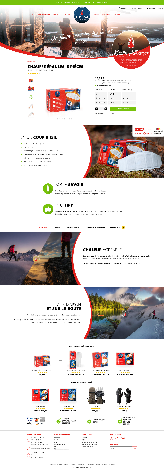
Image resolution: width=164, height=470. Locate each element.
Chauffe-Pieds (90, 464)
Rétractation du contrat (61, 449)
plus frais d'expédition (101, 83)
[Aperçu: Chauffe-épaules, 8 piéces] (31, 80)
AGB (83, 440)
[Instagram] (113, 439)
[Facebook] (118, 439)
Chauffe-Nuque (63, 464)
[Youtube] (124, 439)
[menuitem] (150, 8)
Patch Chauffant (53, 464)
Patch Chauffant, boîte (100, 370)
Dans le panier (123, 109)
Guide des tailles (59, 444)
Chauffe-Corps (72, 464)
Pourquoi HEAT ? (74, 227)
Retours (56, 442)
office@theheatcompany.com (40, 448)
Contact (84, 438)
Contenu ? (58, 227)
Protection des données (89, 444)
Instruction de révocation (90, 442)
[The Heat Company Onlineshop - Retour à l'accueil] (82, 15)
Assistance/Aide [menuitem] (137, 8)
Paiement (57, 438)
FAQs (56, 447)
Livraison (57, 440)
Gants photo (112, 464)
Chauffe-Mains (125, 370)
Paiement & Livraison (96, 227)
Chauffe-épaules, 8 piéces (42, 370)
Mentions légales (87, 447)
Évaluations (117, 227)
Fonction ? (43, 227)
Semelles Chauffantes (76, 370)
